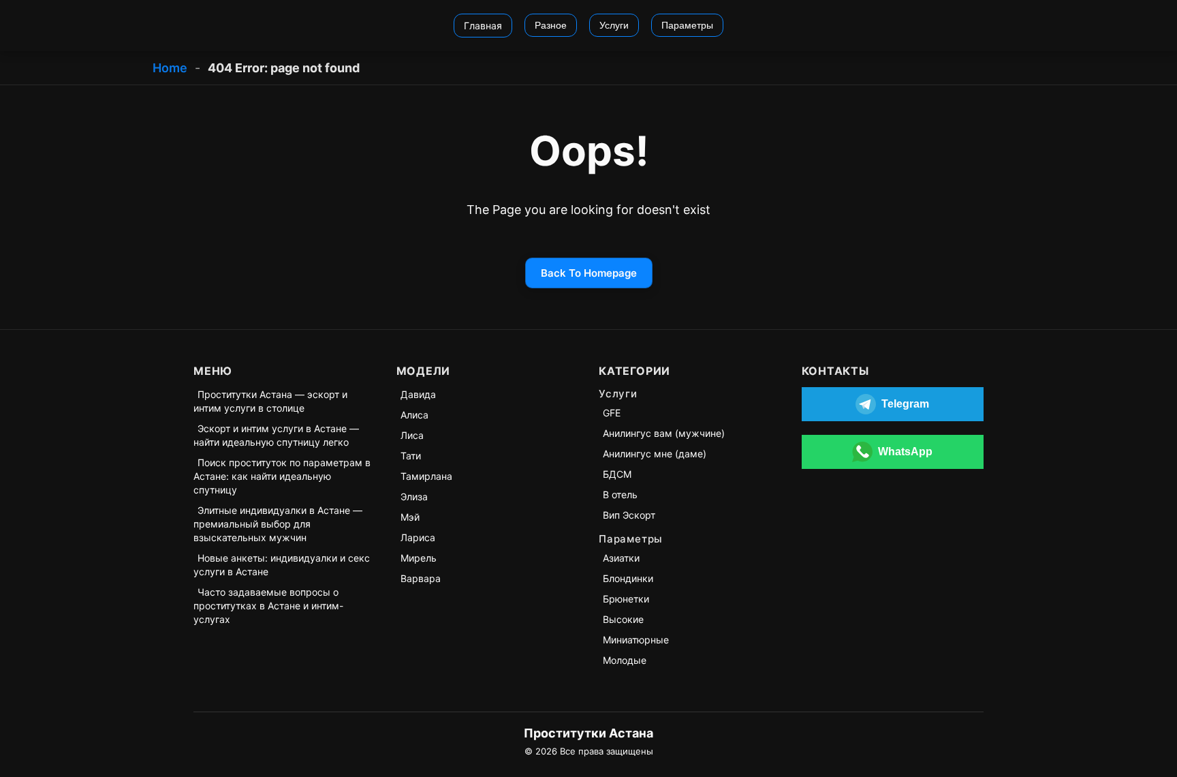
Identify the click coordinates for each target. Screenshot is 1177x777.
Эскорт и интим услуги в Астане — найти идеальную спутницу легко (276, 435)
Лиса (412, 435)
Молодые (624, 660)
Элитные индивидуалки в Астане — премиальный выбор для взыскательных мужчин (277, 523)
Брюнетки (626, 599)
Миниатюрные (636, 639)
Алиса (414, 415)
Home (170, 68)
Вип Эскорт (629, 515)
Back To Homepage (589, 272)
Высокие (623, 619)
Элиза (414, 496)
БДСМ (617, 474)
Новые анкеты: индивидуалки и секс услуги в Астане (281, 564)
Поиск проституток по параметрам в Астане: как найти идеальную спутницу (282, 476)
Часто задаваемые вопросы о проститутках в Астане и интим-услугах (268, 605)
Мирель (419, 558)
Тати (411, 455)
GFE (612, 412)
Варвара (421, 578)
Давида (418, 394)
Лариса (418, 537)
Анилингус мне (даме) (654, 453)
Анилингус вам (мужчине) (664, 433)
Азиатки (621, 558)
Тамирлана (426, 476)
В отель (620, 494)
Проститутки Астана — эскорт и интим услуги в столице (270, 401)
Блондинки (628, 578)
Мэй (410, 517)
